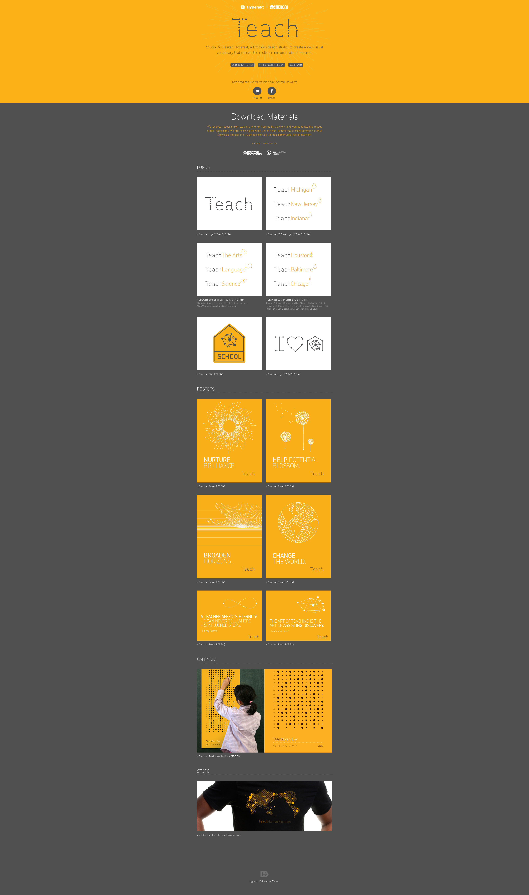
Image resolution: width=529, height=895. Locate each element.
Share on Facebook (272, 93)
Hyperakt (252, 8)
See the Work (296, 65)
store (209, 834)
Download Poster (207, 486)
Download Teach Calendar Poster (214, 756)
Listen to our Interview (242, 65)
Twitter (275, 881)
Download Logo (206, 234)
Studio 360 (276, 8)
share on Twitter (257, 93)
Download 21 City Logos (279, 299)
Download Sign (206, 374)
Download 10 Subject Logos (212, 299)
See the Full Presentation (271, 65)
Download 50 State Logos (280, 234)
